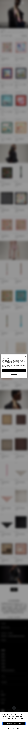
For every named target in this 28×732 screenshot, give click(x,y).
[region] (14, 366)
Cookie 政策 (7, 366)
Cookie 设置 (14, 374)
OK (14, 370)
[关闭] (25, 356)
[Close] (14, 708)
